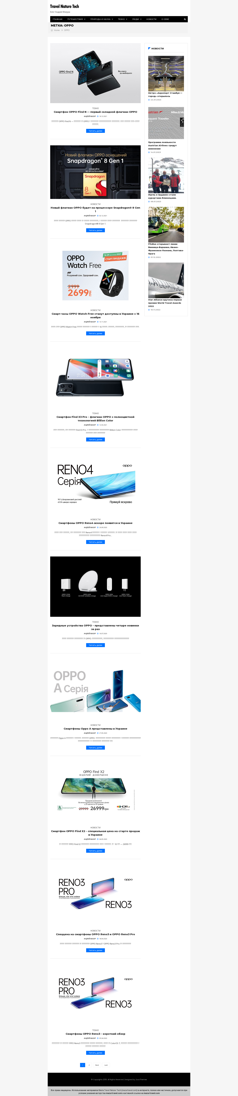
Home (57, 30)
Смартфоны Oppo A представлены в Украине (95, 728)
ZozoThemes (141, 1079)
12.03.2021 (103, 425)
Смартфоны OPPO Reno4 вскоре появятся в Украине (96, 523)
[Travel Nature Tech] (65, 6)
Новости (151, 19)
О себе (165, 19)
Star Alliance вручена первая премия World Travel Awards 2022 (165, 303)
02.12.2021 (103, 216)
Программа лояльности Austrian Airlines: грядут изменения (162, 145)
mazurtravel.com (129, 1090)
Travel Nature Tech (112, 1090)
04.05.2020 (103, 839)
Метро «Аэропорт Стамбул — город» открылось (165, 94)
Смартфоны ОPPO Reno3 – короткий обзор (95, 1033)
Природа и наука (100, 19)
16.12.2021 (103, 116)
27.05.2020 (103, 733)
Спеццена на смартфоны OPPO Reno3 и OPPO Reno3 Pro (95, 934)
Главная (57, 19)
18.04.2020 (103, 939)
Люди (135, 19)
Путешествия (75, 19)
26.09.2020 (103, 527)
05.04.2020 (103, 1038)
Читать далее (95, 130)
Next (97, 1065)
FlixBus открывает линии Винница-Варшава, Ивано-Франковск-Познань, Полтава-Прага (166, 249)
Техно (121, 19)
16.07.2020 (103, 633)
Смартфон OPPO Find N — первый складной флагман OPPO (95, 111)
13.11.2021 (103, 322)
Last (106, 1065)
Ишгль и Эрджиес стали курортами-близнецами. (162, 196)
